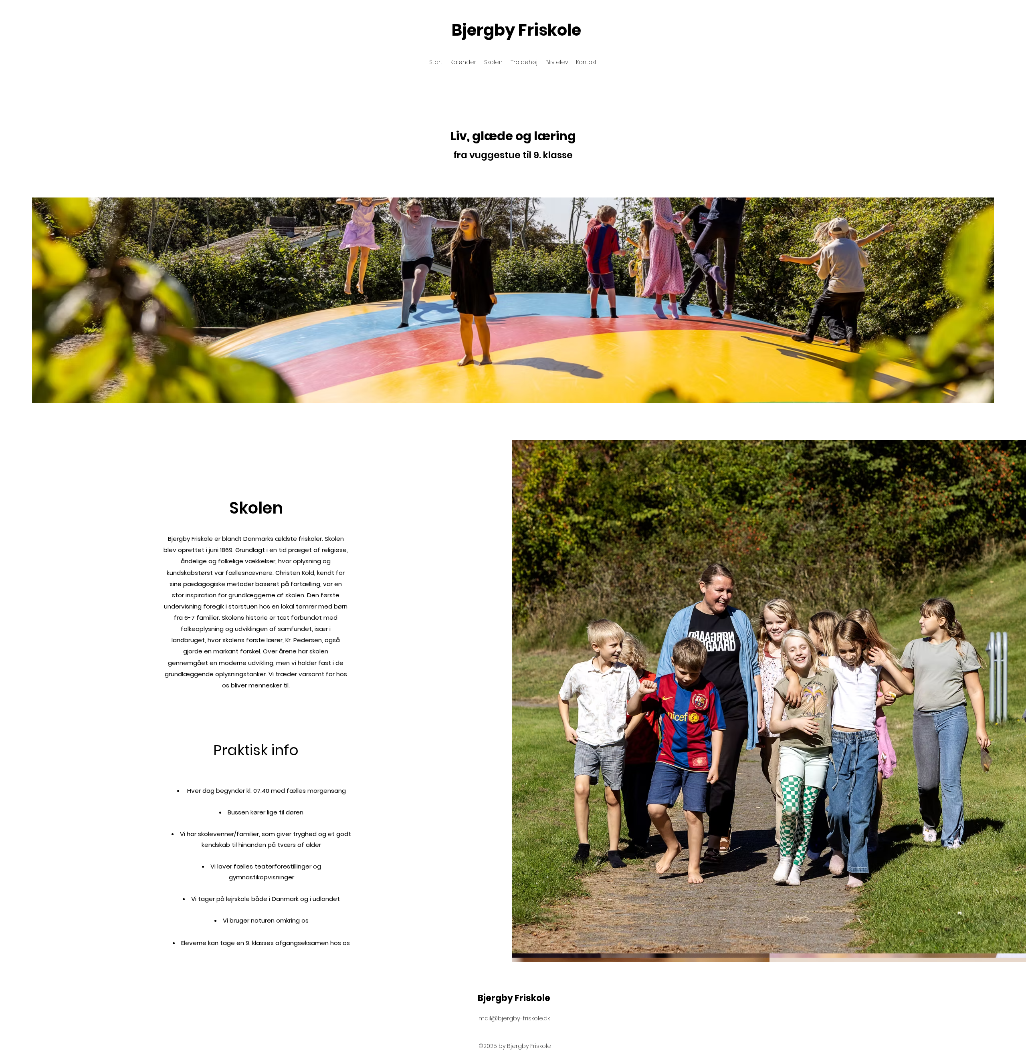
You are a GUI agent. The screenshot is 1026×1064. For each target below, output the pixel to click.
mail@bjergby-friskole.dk (514, 1018)
